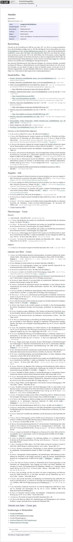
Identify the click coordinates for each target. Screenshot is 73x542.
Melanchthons (61, 184)
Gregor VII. (55, 59)
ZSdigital (52, 142)
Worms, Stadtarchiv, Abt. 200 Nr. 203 (20, 125)
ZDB (45, 142)
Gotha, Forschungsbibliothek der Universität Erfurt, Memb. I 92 (28, 85)
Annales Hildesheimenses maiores (33, 51)
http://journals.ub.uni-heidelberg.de (38, 482)
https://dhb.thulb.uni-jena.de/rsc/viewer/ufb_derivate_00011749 (30, 89)
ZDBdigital (33, 303)
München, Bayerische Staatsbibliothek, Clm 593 (24, 103)
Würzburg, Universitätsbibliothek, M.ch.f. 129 (23, 127)
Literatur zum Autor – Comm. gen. (22, 505)
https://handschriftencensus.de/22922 (23, 96)
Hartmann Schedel (15, 105)
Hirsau (12, 65)
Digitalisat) (54, 162)
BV (38, 184)
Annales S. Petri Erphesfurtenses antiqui (21, 516)
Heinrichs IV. (29, 59)
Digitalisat (59, 146)
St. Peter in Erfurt (32, 67)
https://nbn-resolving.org (48, 292)
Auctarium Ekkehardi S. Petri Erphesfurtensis (23, 520)
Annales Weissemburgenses (18, 518)
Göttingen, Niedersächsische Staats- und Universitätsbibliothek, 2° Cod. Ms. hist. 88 (34, 92)
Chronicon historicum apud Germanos (36, 180)
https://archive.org (15, 261)
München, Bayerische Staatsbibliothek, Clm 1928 (24, 116)
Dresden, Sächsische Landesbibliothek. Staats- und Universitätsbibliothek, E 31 (33, 78)
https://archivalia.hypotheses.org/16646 (23, 98)
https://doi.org (42, 380)
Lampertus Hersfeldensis (28, 24)
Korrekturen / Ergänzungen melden (18, 535)
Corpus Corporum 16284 (17, 207)
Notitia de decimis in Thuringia (19, 522)
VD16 (47, 178)
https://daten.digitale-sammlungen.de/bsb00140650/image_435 (30, 114)
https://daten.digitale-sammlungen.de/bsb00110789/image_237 (30, 107)
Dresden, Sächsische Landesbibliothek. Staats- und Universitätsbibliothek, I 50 (32, 82)
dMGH (46, 134)
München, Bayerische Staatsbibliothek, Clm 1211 (24, 110)
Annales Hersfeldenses (16, 513)
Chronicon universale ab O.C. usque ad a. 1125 (40, 87)
